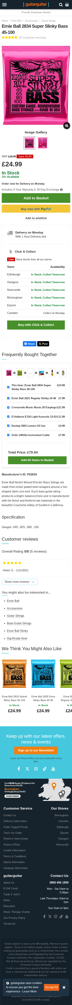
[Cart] (67, 4)
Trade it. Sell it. (11, 894)
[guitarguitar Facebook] (19, 769)
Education (9, 906)
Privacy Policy (27, 758)
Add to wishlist (36, 218)
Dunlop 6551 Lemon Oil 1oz (29, 425)
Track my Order (12, 832)
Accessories (31, 20)
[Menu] (10, 4)
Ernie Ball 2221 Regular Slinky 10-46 (34, 398)
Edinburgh (63, 826)
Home (5, 20)
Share (31, 343)
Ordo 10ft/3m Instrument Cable (31, 435)
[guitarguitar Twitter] (27, 769)
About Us (8, 882)
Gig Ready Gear (17, 638)
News (6, 900)
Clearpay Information (15, 868)
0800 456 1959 (59, 882)
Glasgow (63, 838)
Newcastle (62, 844)
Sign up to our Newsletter (36, 750)
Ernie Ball (16, 20)
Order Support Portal (15, 826)
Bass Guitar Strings (19, 623)
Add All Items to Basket (37, 460)
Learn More (29, 991)
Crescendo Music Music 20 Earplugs (34, 407)
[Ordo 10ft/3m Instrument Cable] (63, 372)
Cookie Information (14, 850)
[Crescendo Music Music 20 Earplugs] (30, 372)
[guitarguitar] (36, 4)
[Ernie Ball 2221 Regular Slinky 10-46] (19, 372)
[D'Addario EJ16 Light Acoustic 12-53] (41, 372)
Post (45, 343)
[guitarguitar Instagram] (36, 769)
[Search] (61, 4)
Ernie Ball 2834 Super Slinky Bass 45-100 (31, 387)
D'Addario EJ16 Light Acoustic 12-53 (34, 416)
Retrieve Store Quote (15, 838)
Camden (64, 821)
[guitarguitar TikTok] (44, 769)
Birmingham (62, 815)
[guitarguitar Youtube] (53, 769)
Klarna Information (14, 862)
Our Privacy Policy (14, 917)
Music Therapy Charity (16, 911)
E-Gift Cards (10, 888)
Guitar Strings (49, 20)
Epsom (64, 832)
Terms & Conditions (14, 856)
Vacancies (9, 923)
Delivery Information (15, 821)
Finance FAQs (11, 844)
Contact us (9, 815)
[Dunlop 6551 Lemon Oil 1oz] (52, 372)
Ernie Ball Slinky (17, 630)
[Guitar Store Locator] (36, 789)
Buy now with (36, 209)
